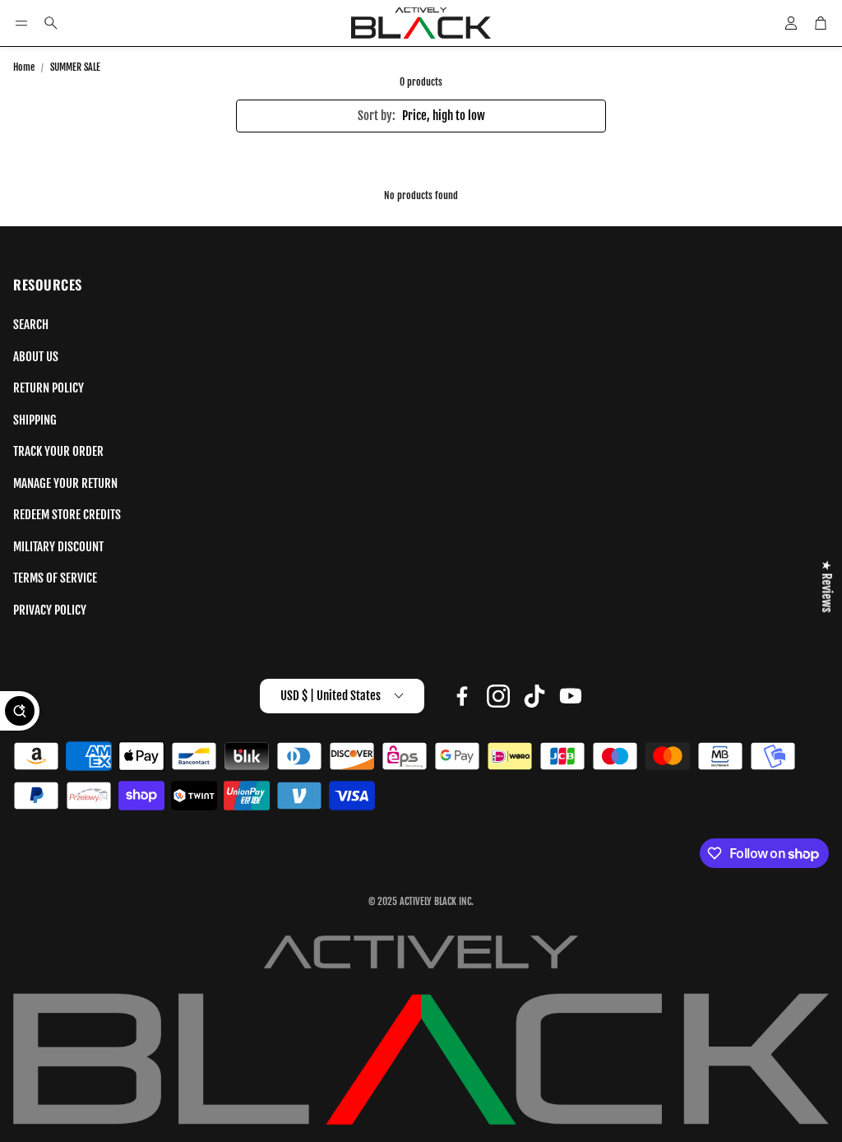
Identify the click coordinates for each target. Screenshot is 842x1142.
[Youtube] (570, 696)
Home (24, 67)
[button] (21, 23)
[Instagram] (498, 696)
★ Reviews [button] (827, 586)
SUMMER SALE (75, 67)
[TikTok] (534, 696)
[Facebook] (462, 696)
